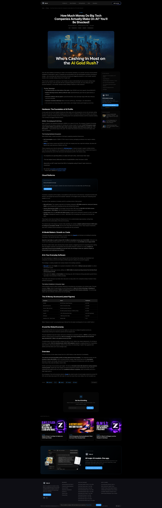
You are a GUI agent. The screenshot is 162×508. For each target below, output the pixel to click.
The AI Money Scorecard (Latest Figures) (109, 85)
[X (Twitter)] (47, 498)
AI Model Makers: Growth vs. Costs (110, 80)
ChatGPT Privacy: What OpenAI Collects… (109, 488)
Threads (69, 382)
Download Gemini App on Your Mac (85, 488)
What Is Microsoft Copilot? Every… (108, 486)
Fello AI (46, 3)
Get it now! (48, 494)
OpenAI (84, 27)
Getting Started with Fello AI (67, 484)
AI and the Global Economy (108, 87)
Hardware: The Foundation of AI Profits (109, 76)
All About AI (64, 3)
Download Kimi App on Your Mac (84, 495)
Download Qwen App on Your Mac (85, 498)
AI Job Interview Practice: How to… (108, 484)
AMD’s (45, 143)
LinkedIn (62, 382)
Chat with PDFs (65, 488)
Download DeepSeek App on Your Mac (86, 489)
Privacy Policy (64, 495)
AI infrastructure (68, 148)
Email (76, 382)
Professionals (90, 27)
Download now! (48, 188)
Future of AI (74, 27)
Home (43, 8)
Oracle (66, 374)
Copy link (95, 382)
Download (117, 3)
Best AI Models (73, 3)
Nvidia (80, 27)
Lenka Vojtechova (73, 25)
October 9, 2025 (61, 170)
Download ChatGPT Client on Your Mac (86, 484)
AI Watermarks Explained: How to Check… (109, 489)
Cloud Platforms (106, 78)
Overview (105, 89)
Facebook (50, 382)
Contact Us (64, 491)
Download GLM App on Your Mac (84, 496)
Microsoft (46, 266)
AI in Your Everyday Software (108, 82)
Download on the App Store (94, 467)
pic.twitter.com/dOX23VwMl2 (58, 169)
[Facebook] (44, 498)
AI (69, 27)
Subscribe (90, 407)
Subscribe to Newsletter (67, 489)
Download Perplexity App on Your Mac (85, 491)
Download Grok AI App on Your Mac (85, 493)
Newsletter (95, 3)
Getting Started (82, 3)
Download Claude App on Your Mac (85, 486)
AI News (47, 8)
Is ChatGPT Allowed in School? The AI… (109, 491)
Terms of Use (64, 493)
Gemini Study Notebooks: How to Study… (109, 493)
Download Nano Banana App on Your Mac (86, 500)
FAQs (89, 3)
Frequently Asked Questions (67, 486)
